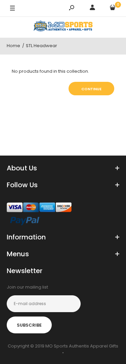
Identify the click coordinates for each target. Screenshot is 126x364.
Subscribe (29, 325)
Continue (91, 89)
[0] (112, 8)
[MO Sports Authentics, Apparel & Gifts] (63, 27)
